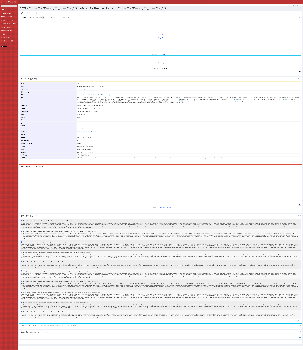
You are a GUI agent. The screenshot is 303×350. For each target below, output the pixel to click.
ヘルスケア (86, 89)
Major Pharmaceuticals (82, 92)
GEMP (301, 5)
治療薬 (181, 101)
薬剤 (237, 99)
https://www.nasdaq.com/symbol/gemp (86, 131)
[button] (19, 2)
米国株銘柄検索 (295, 5)
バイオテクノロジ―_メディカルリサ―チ (87, 95)
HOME (289, 5)
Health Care (80, 89)
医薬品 (151, 98)
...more (298, 320)
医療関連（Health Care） (104, 95)
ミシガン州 (192, 101)
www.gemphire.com (82, 128)
